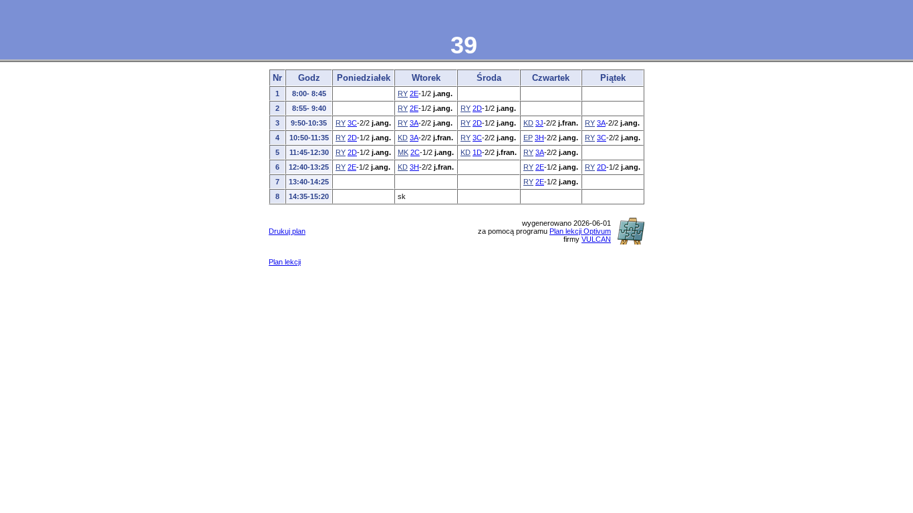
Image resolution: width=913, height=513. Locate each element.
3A (414, 123)
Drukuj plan (287, 231)
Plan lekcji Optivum (580, 231)
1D (477, 152)
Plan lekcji (285, 262)
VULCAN (596, 239)
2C (415, 152)
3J (539, 123)
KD (528, 123)
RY (403, 94)
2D (477, 108)
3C (352, 123)
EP (528, 138)
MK (403, 152)
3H (539, 138)
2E (414, 94)
